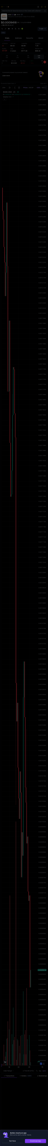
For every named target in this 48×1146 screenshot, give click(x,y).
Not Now (12, 1141)
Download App (35, 1141)
